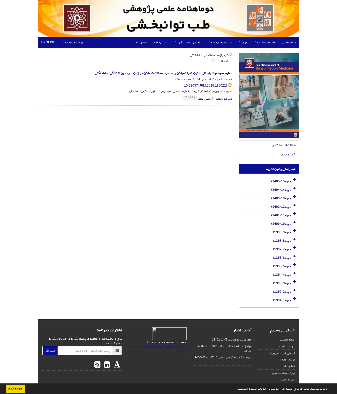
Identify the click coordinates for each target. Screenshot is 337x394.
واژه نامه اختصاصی (283, 373)
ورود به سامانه (73, 42)
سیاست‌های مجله (221, 42)
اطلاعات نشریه (266, 42)
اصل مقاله (197, 99)
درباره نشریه (287, 346)
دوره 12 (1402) (281, 207)
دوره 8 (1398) (282, 241)
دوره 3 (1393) (282, 283)
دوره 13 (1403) (281, 198)
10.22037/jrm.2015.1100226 (206, 85)
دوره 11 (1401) (281, 215)
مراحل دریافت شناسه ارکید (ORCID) (228, 346)
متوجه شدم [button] (15, 388)
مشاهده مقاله (223, 99)
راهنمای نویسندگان (189, 42)
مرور (244, 42)
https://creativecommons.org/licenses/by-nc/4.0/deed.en (160, 349)
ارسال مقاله (161, 42)
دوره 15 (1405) (281, 181)
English (48, 42)
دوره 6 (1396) (282, 258)
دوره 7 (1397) (282, 249)
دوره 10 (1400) (281, 224)
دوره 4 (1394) (282, 275)
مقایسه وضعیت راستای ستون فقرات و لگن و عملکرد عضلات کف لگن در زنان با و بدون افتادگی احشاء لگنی (163, 73)
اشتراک (50, 350)
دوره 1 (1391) (282, 300)
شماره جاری (288, 154)
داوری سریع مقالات (239, 339)
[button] (236, 389)
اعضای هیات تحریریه (282, 353)
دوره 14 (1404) (281, 190)
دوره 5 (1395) (282, 266)
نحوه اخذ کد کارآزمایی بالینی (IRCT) (229, 357)
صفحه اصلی (289, 42)
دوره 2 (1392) (282, 292)
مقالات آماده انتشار (284, 145)
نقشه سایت (287, 379)
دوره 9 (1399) (282, 232)
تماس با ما (141, 42)
